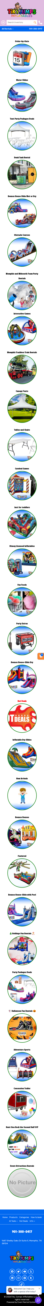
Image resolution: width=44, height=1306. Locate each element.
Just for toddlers (22, 507)
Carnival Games (22, 468)
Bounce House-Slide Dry (22, 662)
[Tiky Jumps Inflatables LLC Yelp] (31, 1271)
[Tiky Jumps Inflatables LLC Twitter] (18, 1271)
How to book (36, 1217)
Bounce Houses (22, 817)
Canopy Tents (22, 391)
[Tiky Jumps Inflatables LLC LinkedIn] (12, 1278)
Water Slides (22, 80)
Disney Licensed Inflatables (22, 546)
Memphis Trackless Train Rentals (22, 352)
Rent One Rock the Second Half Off (22, 1127)
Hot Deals (23, 1221)
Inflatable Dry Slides (22, 740)
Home (5, 1217)
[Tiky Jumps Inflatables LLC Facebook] (12, 1271)
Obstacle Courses (22, 235)
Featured (22, 856)
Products (13, 1217)
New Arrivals (22, 778)
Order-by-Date (22, 41)
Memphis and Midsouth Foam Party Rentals (22, 276)
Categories (24, 1217)
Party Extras (22, 623)
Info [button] (32, 1221)
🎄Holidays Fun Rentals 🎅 (22, 933)
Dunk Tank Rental (22, 157)
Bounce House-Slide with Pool (22, 894)
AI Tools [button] (12, 1221)
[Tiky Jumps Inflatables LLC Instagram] (18, 1278)
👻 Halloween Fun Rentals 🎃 (22, 1011)
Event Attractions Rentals (22, 1166)
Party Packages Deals (22, 972)
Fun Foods (22, 585)
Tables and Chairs (22, 430)
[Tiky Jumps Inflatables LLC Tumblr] (31, 1278)
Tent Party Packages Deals (22, 119)
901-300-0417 (35, 29)
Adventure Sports (22, 1049)
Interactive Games (22, 313)
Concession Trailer (22, 1088)
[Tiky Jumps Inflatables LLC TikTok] (21, 1284)
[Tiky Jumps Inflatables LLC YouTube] (24, 1271)
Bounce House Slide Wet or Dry (22, 196)
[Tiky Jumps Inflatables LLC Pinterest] (24, 1278)
